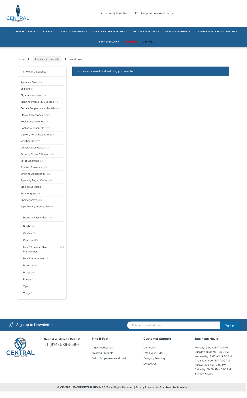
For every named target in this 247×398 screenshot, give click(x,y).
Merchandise (30, 140)
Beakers (26, 88)
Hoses (28, 272)
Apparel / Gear (31, 82)
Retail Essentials (32, 160)
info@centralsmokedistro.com (157, 13)
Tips (27, 286)
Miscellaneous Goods (34, 147)
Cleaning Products (102, 352)
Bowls (29, 226)
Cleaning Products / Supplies (39, 101)
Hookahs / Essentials (47, 59)
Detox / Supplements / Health (39, 108)
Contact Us (149, 363)
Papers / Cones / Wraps (37, 154)
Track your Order (153, 352)
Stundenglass (30, 193)
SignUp (229, 325)
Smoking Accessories (35, 173)
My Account (150, 347)
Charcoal (30, 240)
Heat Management (35, 258)
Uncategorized (31, 199)
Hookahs (30, 265)
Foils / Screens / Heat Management (43, 249)
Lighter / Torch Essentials (37, 134)
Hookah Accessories (34, 121)
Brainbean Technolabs (173, 387)
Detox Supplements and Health (110, 358)
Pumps (28, 279)
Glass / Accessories (35, 114)
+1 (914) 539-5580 (116, 13)
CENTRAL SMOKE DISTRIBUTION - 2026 (84, 387)
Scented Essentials (33, 167)
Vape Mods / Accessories (37, 206)
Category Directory (154, 358)
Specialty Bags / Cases (36, 180)
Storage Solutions (32, 186)
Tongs (28, 293)
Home (21, 59)
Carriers (29, 233)
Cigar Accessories (33, 95)
